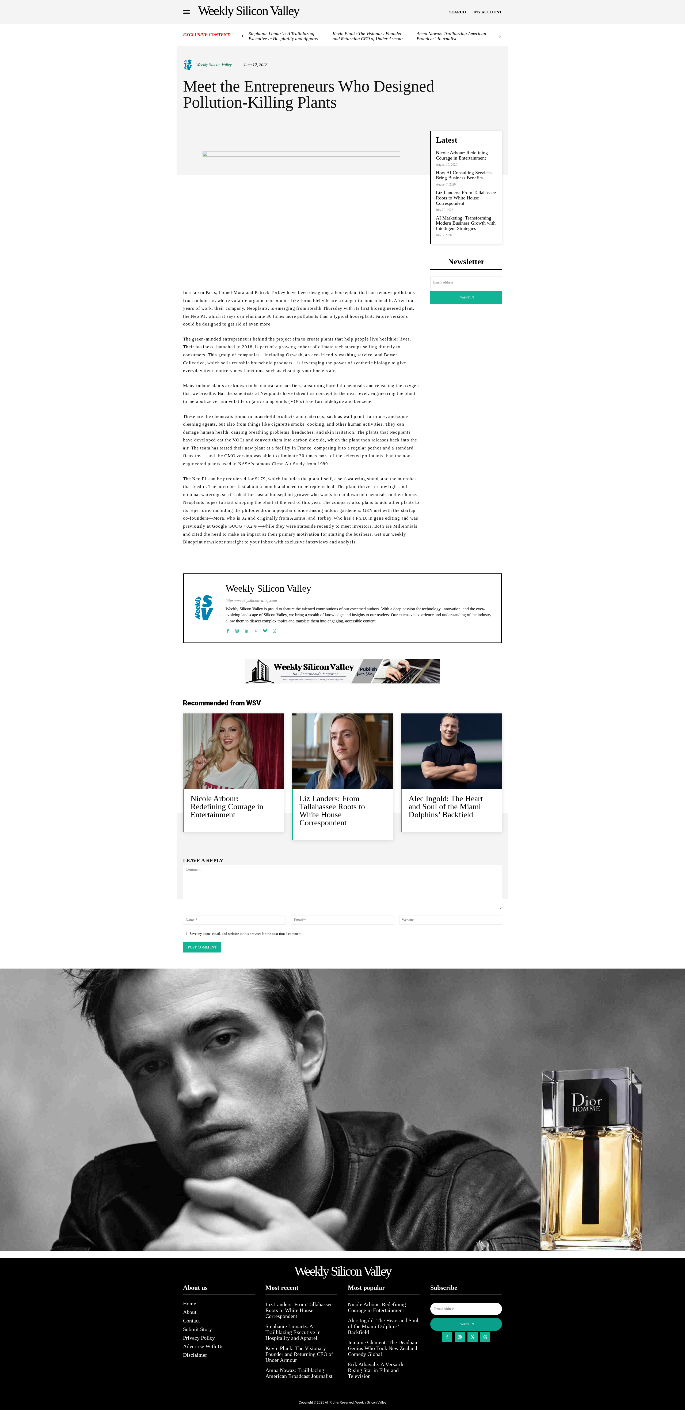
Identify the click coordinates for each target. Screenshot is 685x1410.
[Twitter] (256, 630)
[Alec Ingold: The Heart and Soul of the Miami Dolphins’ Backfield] (451, 751)
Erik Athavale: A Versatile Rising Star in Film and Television (376, 1370)
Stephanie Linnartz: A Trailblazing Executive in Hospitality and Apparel (283, 36)
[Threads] (274, 630)
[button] (457, 12)
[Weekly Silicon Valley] (189, 64)
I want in (466, 297)
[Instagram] (237, 630)
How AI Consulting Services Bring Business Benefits (464, 175)
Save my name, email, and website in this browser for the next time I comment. (246, 934)
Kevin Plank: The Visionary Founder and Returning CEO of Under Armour (368, 36)
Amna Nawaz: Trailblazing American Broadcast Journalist (451, 36)
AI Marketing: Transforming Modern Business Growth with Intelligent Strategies (466, 223)
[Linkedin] (246, 630)
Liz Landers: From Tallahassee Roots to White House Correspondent (466, 198)
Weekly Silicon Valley (214, 64)
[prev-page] (242, 36)
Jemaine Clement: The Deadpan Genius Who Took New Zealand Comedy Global (382, 1348)
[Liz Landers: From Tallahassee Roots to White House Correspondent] (342, 751)
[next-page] (500, 36)
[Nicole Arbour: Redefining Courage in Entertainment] (233, 751)
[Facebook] (228, 630)
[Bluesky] (265, 630)
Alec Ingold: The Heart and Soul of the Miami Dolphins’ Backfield (446, 806)
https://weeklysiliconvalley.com (251, 600)
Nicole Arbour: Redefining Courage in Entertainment (462, 155)
